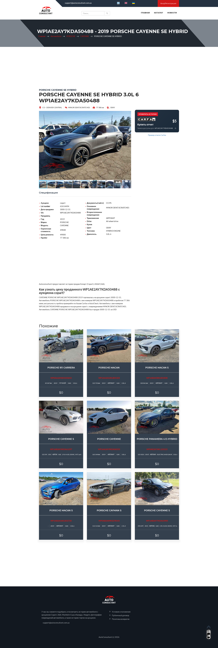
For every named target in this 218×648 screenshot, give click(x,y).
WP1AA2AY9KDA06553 (109, 449)
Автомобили (56, 36)
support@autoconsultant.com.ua (78, 3)
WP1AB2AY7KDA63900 (157, 520)
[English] (126, 3)
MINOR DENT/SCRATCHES (79, 107)
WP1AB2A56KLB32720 (61, 520)
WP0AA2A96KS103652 (61, 378)
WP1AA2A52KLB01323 (109, 378)
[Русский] (118, 3)
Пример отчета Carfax (157, 135)
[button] (129, 113)
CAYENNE (84, 36)
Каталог (158, 13)
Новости (172, 13)
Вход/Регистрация (168, 3)
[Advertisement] (109, 67)
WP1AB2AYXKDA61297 (61, 449)
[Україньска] (133, 3)
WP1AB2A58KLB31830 (157, 378)
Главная (145, 13)
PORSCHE (70, 36)
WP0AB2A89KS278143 (109, 520)
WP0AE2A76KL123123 (156, 449)
